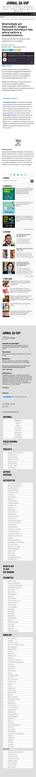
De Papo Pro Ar (11, 668)
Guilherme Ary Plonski (13, 516)
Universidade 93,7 (12, 731)
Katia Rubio (10, 538)
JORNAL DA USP (17, 2)
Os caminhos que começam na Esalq (20, 304)
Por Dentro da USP (12, 465)
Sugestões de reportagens (10, 343)
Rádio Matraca (11, 718)
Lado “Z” (10, 686)
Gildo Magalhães (12, 514)
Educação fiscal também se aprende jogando (23, 235)
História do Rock (12, 681)
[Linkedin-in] (21, 175)
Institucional (18, 432)
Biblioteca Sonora (12, 655)
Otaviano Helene (12, 551)
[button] (32, 14)
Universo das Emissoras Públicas (16, 733)
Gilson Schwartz (12, 592)
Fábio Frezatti (11, 507)
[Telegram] (13, 50)
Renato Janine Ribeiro (13, 631)
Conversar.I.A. (11, 664)
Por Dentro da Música (13, 714)
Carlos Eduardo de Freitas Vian (15, 585)
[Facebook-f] (10, 175)
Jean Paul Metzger (12, 525)
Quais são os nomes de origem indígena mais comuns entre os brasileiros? (20, 282)
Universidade (18, 437)
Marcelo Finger (11, 611)
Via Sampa (10, 742)
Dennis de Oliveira (12, 497)
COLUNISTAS (8, 577)
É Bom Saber (11, 677)
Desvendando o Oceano (13, 459)
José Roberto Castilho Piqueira (15, 535)
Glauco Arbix (11, 596)
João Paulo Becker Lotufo (14, 600)
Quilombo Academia (13, 716)
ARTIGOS (6, 471)
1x (12, 60)
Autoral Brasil (11, 653)
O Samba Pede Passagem (14, 699)
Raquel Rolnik (11, 628)
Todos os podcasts (28, 229)
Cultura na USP (11, 666)
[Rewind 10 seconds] (9, 60)
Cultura (18, 425)
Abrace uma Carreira (13, 642)
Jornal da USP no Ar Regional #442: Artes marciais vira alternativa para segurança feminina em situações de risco (24, 218)
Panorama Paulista (12, 463)
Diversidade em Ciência (13, 675)
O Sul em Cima (11, 701)
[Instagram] (25, 175)
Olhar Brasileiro (11, 703)
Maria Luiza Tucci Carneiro (14, 546)
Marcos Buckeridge (12, 544)
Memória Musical (12, 692)
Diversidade (18, 428)
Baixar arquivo (7, 66)
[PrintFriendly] (20, 50)
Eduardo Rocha (11, 590)
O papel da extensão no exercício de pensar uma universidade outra (23, 264)
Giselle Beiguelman (12, 594)
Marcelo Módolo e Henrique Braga (16, 542)
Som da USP (11, 727)
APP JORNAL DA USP (8, 404)
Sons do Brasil (11, 729)
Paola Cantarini (11, 553)
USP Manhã (10, 740)
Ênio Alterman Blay (12, 501)
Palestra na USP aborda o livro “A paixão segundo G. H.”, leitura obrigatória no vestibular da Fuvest (21, 297)
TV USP (6, 569)
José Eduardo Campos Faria (14, 533)
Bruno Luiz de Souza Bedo (14, 583)
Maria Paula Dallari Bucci (14, 548)
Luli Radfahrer (11, 609)
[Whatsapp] (8, 50)
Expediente (5, 387)
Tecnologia (18, 435)
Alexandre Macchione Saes (14, 486)
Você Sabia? (11, 746)
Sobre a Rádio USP (12, 638)
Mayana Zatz (11, 620)
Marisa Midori (11, 615)
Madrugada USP (11, 688)
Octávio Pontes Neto (13, 622)
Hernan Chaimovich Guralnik (14, 520)
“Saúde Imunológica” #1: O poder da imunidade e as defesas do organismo (24, 204)
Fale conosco (6, 352)
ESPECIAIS (7, 474)
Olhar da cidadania (12, 705)
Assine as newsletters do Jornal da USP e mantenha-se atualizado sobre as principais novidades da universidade (16, 361)
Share (31, 63)
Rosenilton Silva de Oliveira (14, 557)
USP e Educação (12, 468)
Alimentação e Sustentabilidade (15, 452)
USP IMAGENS (8, 572)
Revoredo (10, 720)
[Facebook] (3, 50)
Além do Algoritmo (12, 647)
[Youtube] (18, 175)
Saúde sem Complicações (14, 725)
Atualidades (18, 420)
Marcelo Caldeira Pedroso (14, 540)
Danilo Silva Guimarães (13, 492)
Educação (18, 430)
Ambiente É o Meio (12, 649)
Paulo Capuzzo (9, 45)
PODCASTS (7, 449)
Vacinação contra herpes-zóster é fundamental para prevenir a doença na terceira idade (21, 312)
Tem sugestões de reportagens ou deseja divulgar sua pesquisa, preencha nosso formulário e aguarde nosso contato (15, 347)
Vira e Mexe (10, 744)
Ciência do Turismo (12, 455)
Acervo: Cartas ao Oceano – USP (16, 645)
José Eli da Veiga (12, 605)
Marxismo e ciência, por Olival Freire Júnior (24, 249)
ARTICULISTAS (9, 480)
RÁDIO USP (7, 634)
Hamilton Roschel (12, 518)
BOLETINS (6, 749)
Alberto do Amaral (12, 581)
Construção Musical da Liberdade (16, 662)
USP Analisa (11, 736)
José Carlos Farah (12, 603)
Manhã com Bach (12, 690)
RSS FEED (5, 406)
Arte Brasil (10, 651)
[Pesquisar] (31, 181)
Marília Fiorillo (11, 613)
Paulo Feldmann (11, 555)
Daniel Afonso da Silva (13, 488)
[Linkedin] (10, 50)
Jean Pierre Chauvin (12, 527)
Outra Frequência (12, 710)
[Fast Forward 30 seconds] (15, 60)
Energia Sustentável (12, 461)
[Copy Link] (18, 50)
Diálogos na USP (12, 671)
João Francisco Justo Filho (14, 529)
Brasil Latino (11, 658)
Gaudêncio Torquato (13, 512)
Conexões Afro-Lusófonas (14, 660)
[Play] (5, 59)
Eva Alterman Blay (12, 505)
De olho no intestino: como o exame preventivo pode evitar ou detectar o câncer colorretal (21, 290)
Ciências (18, 423)
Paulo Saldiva (11, 624)
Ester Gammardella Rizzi (14, 503)
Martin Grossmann (12, 618)
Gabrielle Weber (11, 510)
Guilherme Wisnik (12, 598)
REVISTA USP (8, 566)
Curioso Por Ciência (12, 457)
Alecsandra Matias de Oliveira (15, 484)
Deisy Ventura (11, 494)
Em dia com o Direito (13, 679)
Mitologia (10, 694)
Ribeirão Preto (7, 444)
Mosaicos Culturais (12, 697)
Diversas (10, 673)
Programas (10, 640)
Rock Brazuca (11, 723)
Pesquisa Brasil (11, 712)
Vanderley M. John (12, 559)
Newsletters (6, 359)
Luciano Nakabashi (12, 607)
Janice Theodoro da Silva (14, 522)
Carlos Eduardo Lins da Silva (14, 587)
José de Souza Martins (13, 531)
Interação (10, 684)
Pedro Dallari (11, 626)
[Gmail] (15, 50)
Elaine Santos (11, 499)
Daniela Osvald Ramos (13, 490)
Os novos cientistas (12, 707)
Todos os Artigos (29, 276)
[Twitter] (5, 50)
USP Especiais (11, 738)
